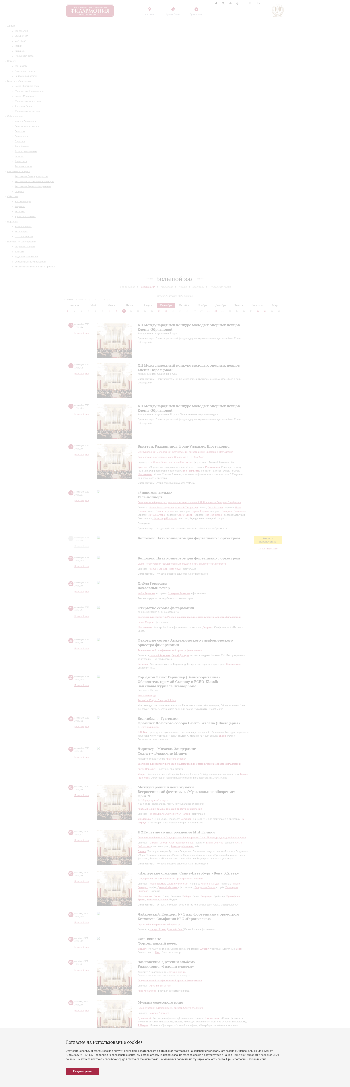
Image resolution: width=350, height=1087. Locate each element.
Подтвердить (82, 1071)
